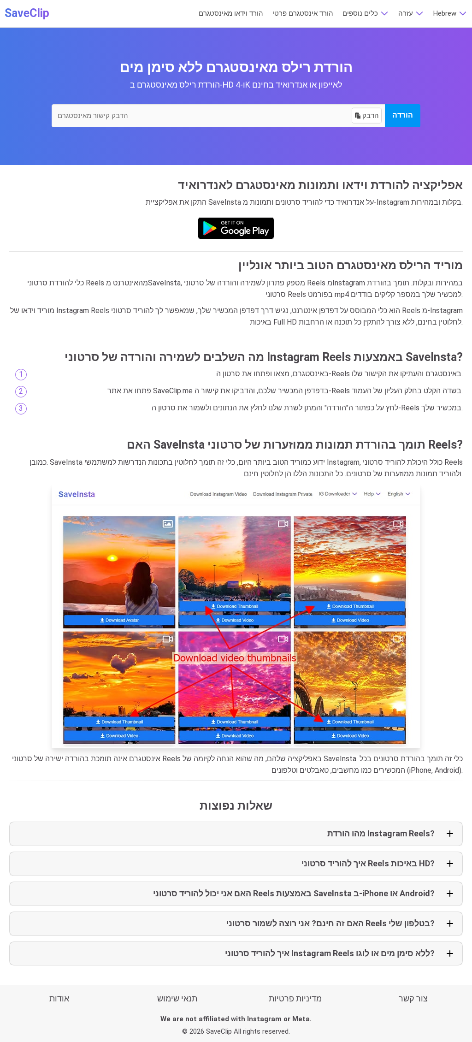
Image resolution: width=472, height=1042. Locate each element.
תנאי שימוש (177, 998)
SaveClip (27, 13)
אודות (59, 998)
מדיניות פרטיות (295, 998)
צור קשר (413, 998)
